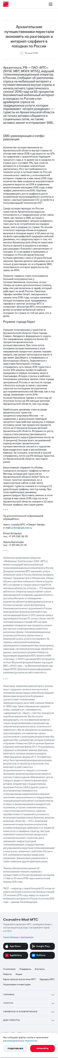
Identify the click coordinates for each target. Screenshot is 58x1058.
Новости (7, 974)
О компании (9, 969)
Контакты (40, 969)
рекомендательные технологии (20, 1040)
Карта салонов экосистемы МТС (19, 979)
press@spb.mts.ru (21, 528)
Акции (19, 974)
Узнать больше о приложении (18, 937)
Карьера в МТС (47, 979)
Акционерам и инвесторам (17, 984)
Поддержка (25, 969)
